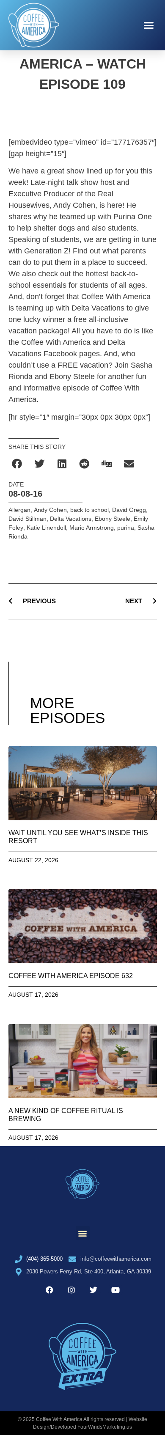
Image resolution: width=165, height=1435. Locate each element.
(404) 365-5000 (44, 1259)
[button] (149, 25)
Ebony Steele (112, 518)
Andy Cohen (50, 509)
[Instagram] (71, 1290)
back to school (89, 509)
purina (125, 527)
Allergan (19, 509)
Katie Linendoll (46, 527)
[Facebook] (49, 1290)
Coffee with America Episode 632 (70, 975)
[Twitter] (93, 1290)
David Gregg (129, 509)
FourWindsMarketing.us (104, 1427)
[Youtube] (115, 1290)
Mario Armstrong (91, 527)
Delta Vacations (70, 518)
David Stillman (27, 518)
